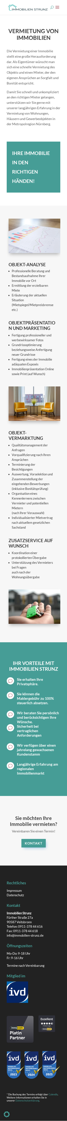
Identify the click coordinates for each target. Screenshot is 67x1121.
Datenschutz (15, 895)
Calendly (53, 1094)
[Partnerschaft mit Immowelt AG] (20, 1041)
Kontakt (33, 843)
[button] (6, 1114)
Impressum (14, 891)
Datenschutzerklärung (27, 1100)
